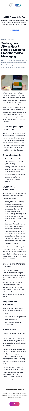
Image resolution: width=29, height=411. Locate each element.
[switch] (18, 5)
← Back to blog (5, 71)
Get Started (14, 30)
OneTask (14, 273)
